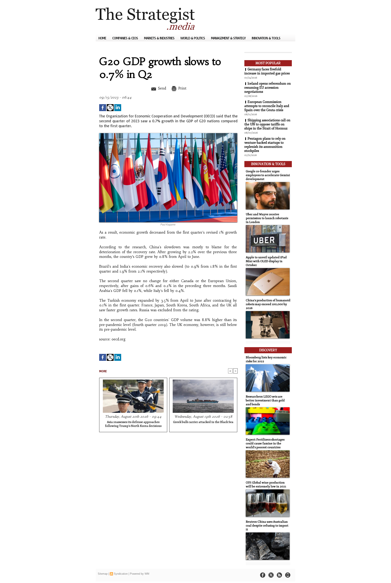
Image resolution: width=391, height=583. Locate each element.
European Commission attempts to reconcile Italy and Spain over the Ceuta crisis (266, 106)
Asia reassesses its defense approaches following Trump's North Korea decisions (133, 424)
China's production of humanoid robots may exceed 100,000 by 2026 (268, 304)
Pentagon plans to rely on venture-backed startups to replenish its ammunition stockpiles (265, 145)
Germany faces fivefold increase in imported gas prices (267, 71)
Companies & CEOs (125, 38)
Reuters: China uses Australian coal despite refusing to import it (267, 525)
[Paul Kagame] (168, 134)
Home (102, 38)
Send (161, 88)
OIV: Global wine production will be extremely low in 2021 (266, 484)
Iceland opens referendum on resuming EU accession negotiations (267, 88)
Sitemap (103, 573)
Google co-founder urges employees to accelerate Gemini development (268, 175)
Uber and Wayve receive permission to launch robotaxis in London (267, 218)
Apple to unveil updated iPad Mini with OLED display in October (266, 261)
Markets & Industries (159, 38)
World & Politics (193, 38)
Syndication (121, 573)
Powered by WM (139, 573)
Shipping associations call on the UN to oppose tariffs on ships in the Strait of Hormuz (267, 124)
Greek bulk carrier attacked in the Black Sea (203, 422)
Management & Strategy (228, 38)
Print (181, 88)
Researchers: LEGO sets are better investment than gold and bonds (265, 400)
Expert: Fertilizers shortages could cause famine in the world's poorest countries (265, 443)
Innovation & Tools (266, 38)
